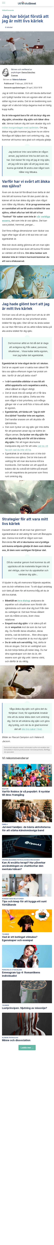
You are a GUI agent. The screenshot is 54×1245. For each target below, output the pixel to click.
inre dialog (24, 600)
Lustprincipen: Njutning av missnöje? (24, 1008)
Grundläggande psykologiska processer (21, 860)
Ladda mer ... (27, 1047)
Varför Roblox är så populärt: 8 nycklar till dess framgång (26, 793)
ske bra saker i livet (32, 729)
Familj (5, 824)
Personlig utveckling (12, 970)
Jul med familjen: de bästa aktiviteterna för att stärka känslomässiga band (26, 829)
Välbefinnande (8, 10)
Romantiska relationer (12, 899)
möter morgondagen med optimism (20, 127)
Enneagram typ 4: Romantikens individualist (21, 974)
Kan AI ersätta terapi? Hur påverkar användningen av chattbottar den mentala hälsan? (23, 866)
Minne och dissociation (16, 1040)
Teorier (5, 934)
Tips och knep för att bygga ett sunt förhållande (24, 903)
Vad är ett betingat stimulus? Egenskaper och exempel (19, 938)
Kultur (5, 789)
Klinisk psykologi (10, 1037)
